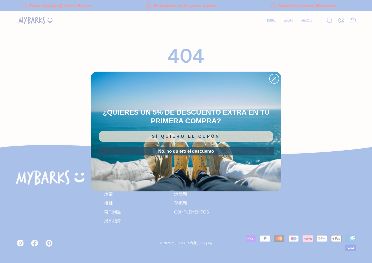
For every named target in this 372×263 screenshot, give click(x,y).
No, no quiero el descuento (186, 151)
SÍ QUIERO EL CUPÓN (186, 136)
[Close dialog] (274, 78)
